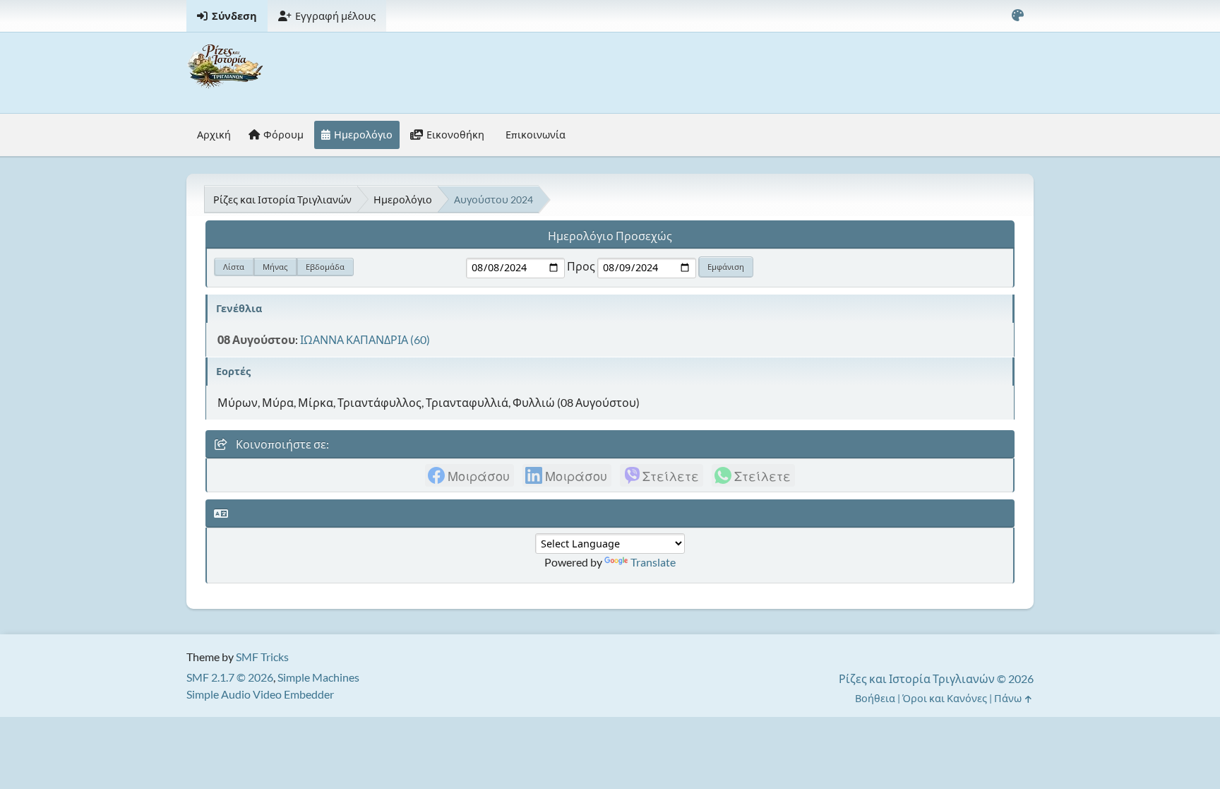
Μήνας (275, 266)
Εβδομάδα (325, 266)
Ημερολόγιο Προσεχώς (610, 235)
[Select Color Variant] (1017, 16)
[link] (469, 475)
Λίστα (233, 266)
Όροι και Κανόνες (944, 698)
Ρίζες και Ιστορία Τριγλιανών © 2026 (936, 678)
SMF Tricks (262, 656)
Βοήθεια (875, 698)
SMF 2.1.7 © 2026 (229, 677)
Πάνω (1009, 698)
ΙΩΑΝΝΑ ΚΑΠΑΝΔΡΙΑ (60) (365, 339)
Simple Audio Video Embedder (260, 694)
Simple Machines (318, 677)
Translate (653, 562)
